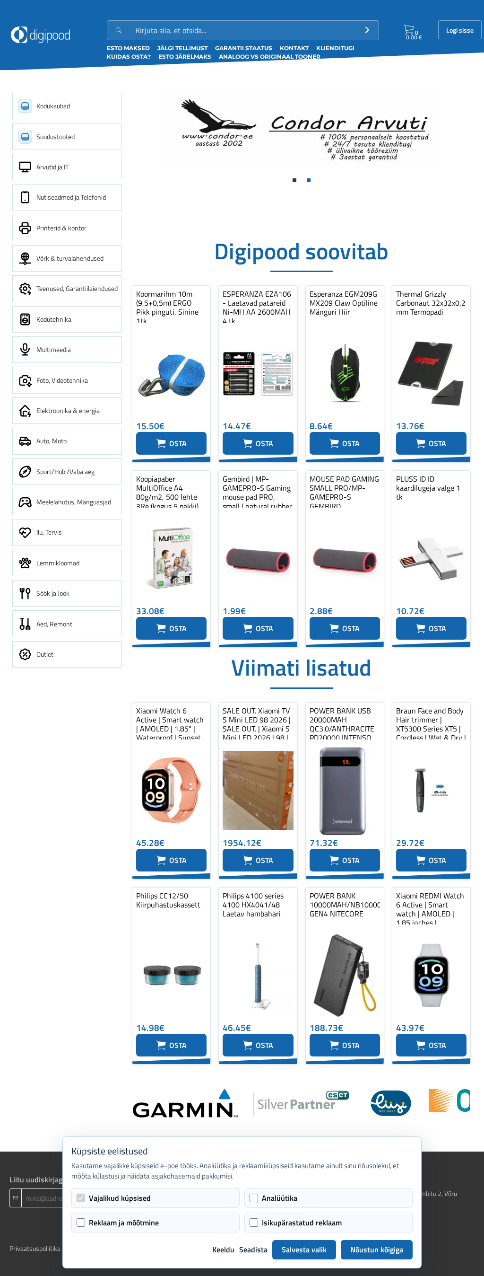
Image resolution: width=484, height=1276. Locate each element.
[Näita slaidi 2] (308, 180)
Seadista (253, 1249)
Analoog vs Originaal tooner (269, 56)
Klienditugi (335, 48)
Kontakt (294, 48)
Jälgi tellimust (182, 48)
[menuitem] (67, 106)
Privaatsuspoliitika (34, 1248)
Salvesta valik (304, 1249)
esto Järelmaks (184, 56)
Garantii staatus (243, 48)
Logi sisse (460, 30)
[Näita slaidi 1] (294, 180)
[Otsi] (367, 30)
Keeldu (223, 1249)
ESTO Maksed (128, 48)
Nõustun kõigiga (376, 1249)
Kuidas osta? (129, 56)
